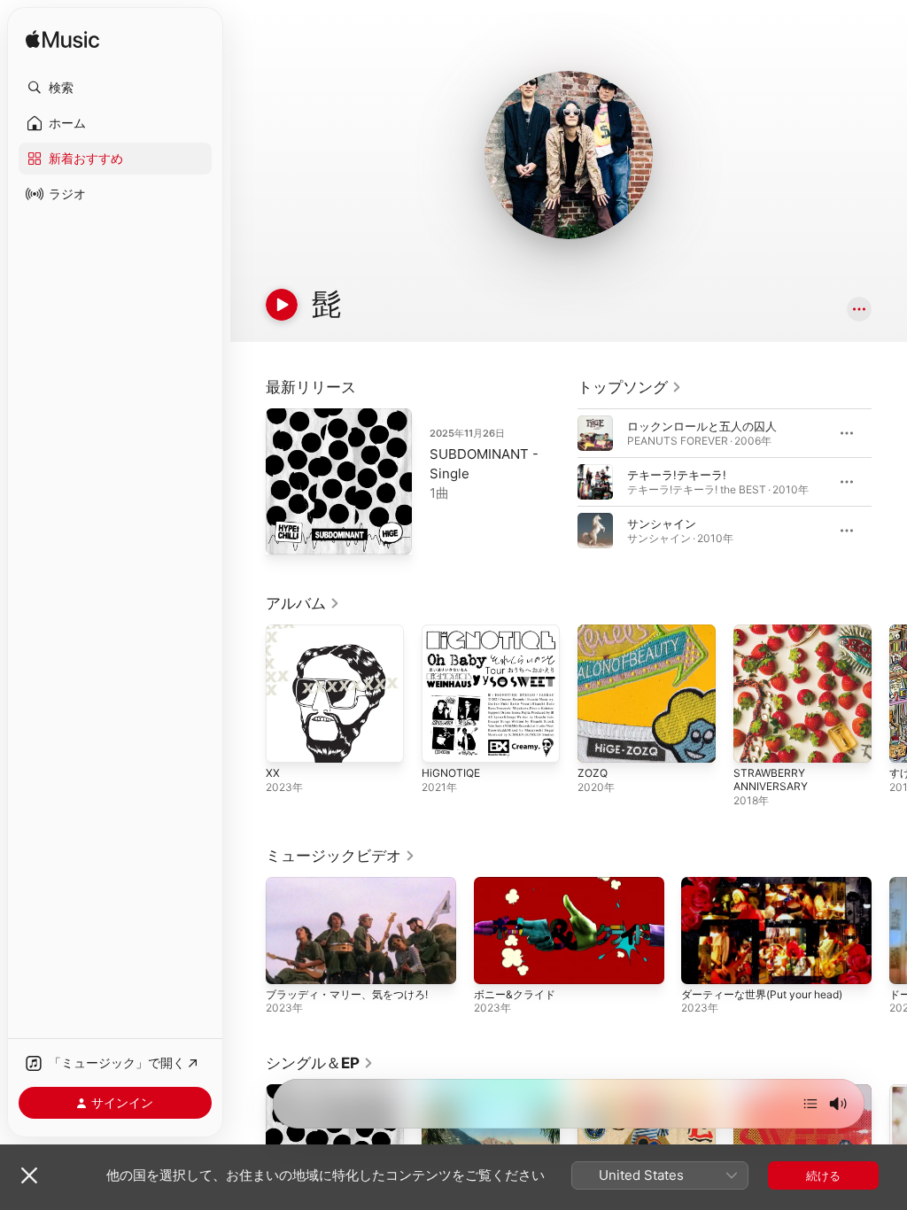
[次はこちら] (810, 1103)
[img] (62, 40)
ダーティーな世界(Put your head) (761, 994)
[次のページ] (889, 482)
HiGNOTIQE (451, 773)
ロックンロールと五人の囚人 (702, 426)
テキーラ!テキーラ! (676, 475)
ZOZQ (593, 773)
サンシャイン (661, 523)
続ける (823, 1175)
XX (273, 773)
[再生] (282, 305)
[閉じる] (29, 1175)
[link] (630, 387)
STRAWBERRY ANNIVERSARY (770, 779)
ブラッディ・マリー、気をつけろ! (347, 994)
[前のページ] (559, 482)
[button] (115, 88)
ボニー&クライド (514, 994)
